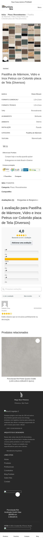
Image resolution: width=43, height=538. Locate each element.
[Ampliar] (5, 59)
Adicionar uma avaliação (21, 243)
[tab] (8, 200)
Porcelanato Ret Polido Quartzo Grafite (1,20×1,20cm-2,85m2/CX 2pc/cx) (21, 380)
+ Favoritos (7, 176)
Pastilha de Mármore (33, 133)
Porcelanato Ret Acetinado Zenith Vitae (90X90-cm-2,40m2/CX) (12, 513)
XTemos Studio (27, 526)
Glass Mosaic (36, 94)
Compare (18, 176)
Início (4, 15)
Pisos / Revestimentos (17, 15)
